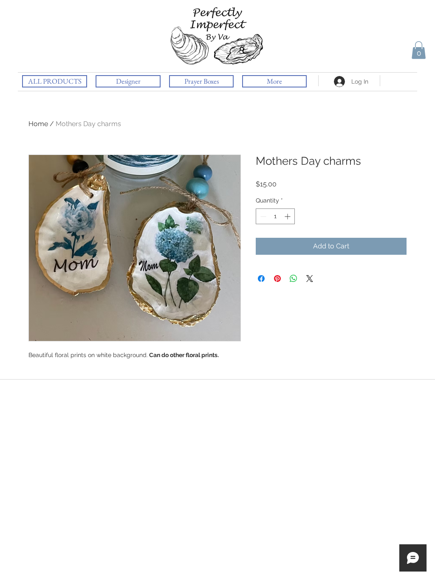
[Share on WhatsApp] (293, 278)
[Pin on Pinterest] (277, 278)
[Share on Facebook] (261, 278)
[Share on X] (310, 278)
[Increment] (288, 216)
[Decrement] (262, 216)
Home (38, 124)
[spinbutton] (275, 216)
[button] (418, 50)
